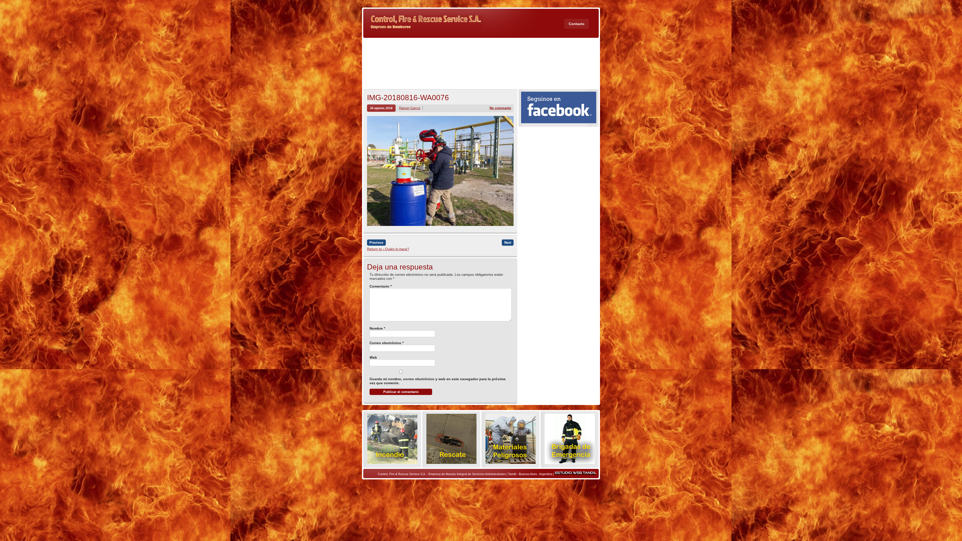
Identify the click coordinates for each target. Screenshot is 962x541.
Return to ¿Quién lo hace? (388, 249)
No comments (500, 108)
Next (507, 242)
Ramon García (409, 108)
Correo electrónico (387, 343)
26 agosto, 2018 (381, 108)
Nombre (377, 328)
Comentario (381, 286)
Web (373, 357)
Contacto (576, 24)
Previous (376, 242)
